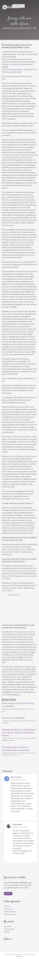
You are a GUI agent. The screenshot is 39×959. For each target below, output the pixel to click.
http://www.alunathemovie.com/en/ (15, 59)
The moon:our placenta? (13, 718)
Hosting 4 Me (19, 956)
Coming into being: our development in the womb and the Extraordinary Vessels (19, 733)
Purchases (7, 932)
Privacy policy (8, 909)
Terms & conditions (10, 912)
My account (7, 926)
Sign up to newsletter (10, 914)
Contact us (7, 906)
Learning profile (9, 929)
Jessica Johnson (16, 777)
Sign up (8, 893)
